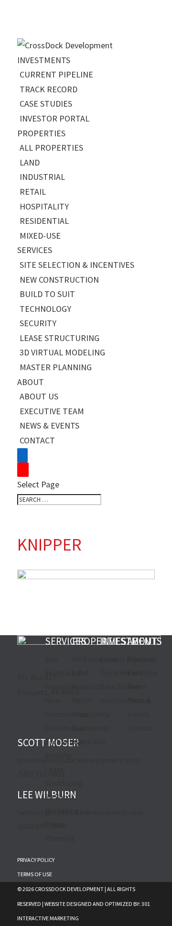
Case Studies (46, 103)
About (30, 381)
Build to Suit (47, 293)
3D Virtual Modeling (62, 352)
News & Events (49, 425)
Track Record (48, 89)
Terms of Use (34, 874)
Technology (45, 308)
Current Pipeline (56, 74)
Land (30, 162)
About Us (39, 396)
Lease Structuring (59, 337)
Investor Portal (54, 118)
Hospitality (44, 206)
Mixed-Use (40, 235)
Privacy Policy (35, 859)
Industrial (42, 176)
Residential (44, 220)
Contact (37, 440)
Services (34, 249)
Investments (43, 60)
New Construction (59, 279)
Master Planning (56, 367)
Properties (41, 133)
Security (38, 323)
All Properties (51, 147)
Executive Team (52, 411)
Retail (33, 191)
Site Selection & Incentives (77, 264)
